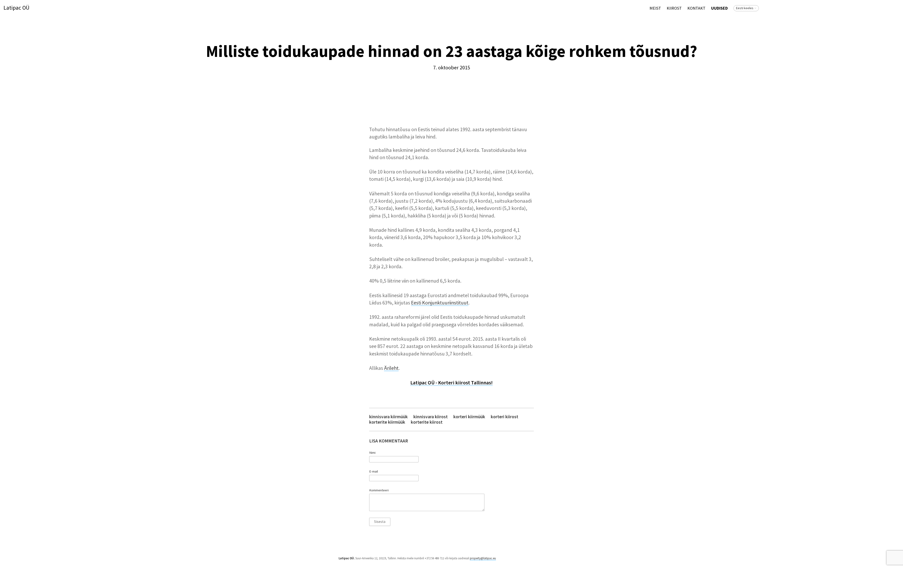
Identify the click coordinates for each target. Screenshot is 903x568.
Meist (655, 8)
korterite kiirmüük (387, 422)
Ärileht (391, 368)
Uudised (719, 8)
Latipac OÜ (16, 7)
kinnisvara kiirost (430, 416)
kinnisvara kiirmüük (388, 416)
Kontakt (696, 8)
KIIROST (674, 8)
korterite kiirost (427, 422)
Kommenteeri (379, 490)
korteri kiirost (504, 416)
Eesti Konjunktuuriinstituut (439, 303)
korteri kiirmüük (469, 416)
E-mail (373, 471)
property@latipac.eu (483, 558)
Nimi (372, 452)
